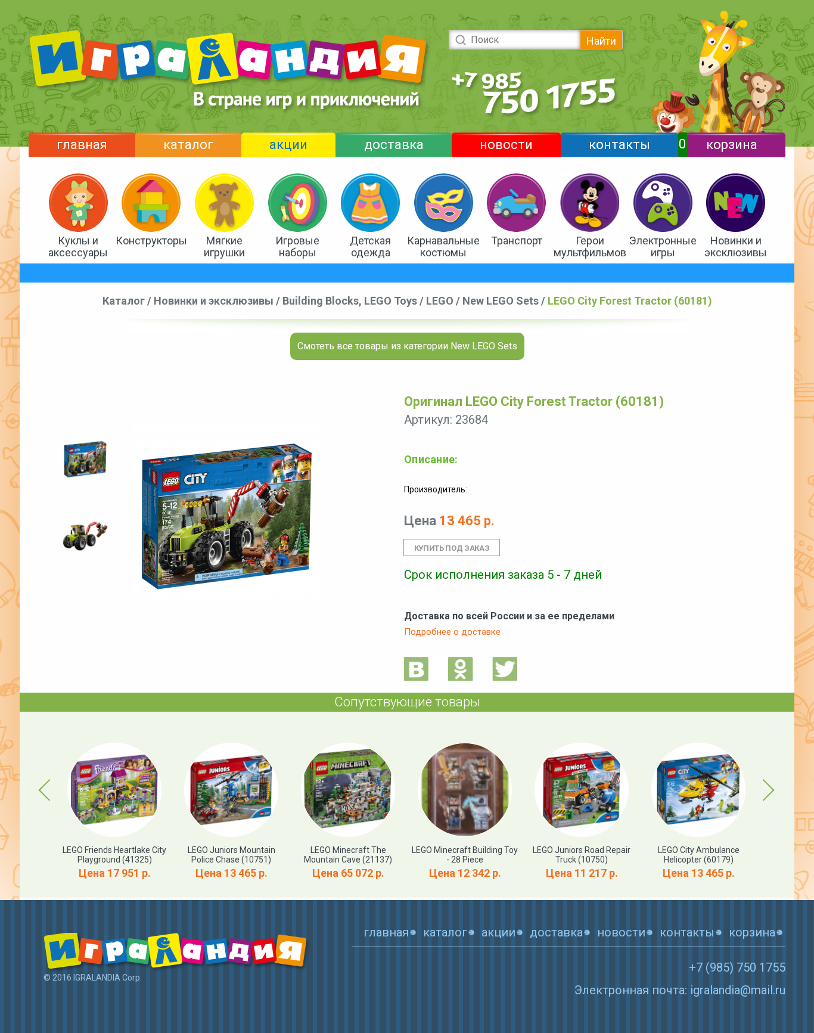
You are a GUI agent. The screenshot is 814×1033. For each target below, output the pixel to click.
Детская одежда (370, 246)
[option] (85, 459)
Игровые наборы (297, 246)
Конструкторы (151, 240)
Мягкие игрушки (224, 246)
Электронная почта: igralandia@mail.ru (679, 990)
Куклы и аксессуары (78, 246)
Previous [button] (46, 790)
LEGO (439, 300)
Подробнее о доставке (452, 631)
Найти (601, 41)
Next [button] (766, 790)
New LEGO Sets (500, 300)
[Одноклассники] (460, 668)
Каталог (123, 300)
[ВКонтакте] (416, 668)
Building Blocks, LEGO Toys (349, 300)
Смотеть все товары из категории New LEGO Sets (407, 346)
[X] (504, 668)
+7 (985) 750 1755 (737, 967)
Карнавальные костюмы (443, 246)
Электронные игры (663, 246)
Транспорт (516, 240)
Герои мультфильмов (590, 246)
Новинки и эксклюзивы (735, 246)
